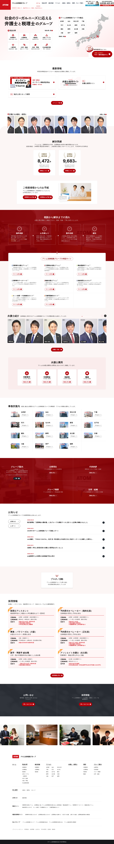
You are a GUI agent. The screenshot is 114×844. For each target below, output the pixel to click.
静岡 (69, 29)
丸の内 (69, 25)
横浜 (62, 29)
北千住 (83, 25)
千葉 (83, 21)
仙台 (69, 21)
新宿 (76, 25)
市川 (62, 25)
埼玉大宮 (76, 21)
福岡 (76, 33)
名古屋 (76, 29)
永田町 (62, 21)
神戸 (69, 33)
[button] (104, 329)
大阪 (62, 33)
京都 (83, 29)
